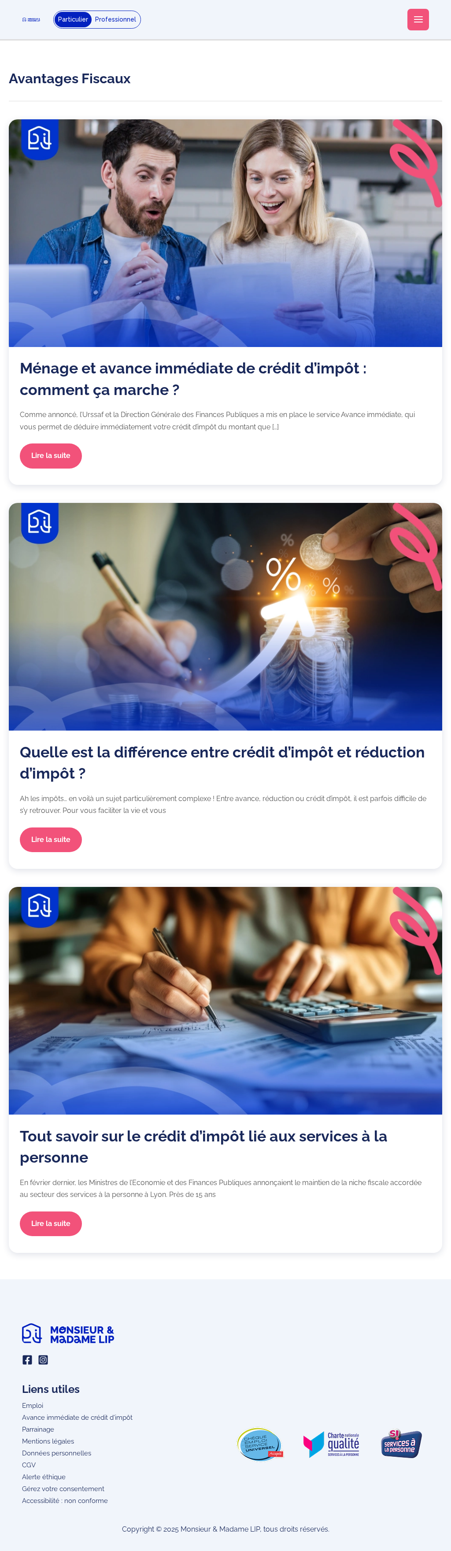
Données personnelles (56, 1453)
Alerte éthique (44, 1477)
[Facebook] (27, 1360)
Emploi (32, 1405)
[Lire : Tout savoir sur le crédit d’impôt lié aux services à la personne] (225, 1000)
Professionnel (115, 19)
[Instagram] (43, 1360)
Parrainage (38, 1429)
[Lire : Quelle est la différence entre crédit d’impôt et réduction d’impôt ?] (225, 616)
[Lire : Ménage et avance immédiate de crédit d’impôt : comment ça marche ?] (225, 232)
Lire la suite (50, 459)
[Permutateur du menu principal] (418, 19)
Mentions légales (48, 1441)
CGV (29, 1465)
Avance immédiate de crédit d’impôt (77, 1417)
